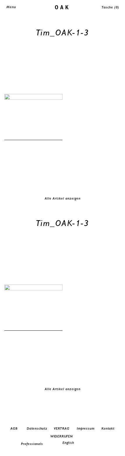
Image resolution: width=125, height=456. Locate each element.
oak (63, 6)
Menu (11, 7)
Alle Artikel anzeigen (63, 198)
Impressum (85, 428)
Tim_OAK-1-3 (63, 32)
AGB (13, 428)
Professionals (32, 444)
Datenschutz (37, 428)
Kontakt (108, 428)
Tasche (110, 7)
